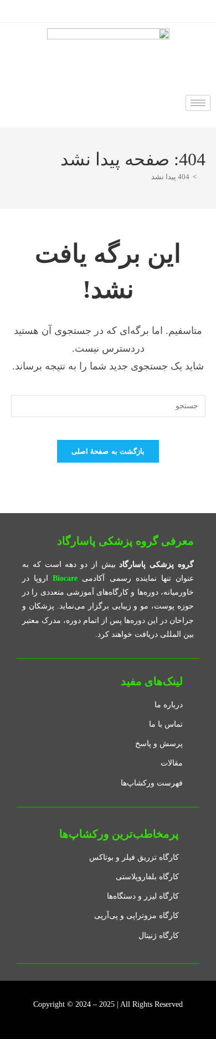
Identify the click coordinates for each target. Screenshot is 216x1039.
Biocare (65, 578)
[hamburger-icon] (198, 103)
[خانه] (202, 177)
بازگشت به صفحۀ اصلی (108, 451)
